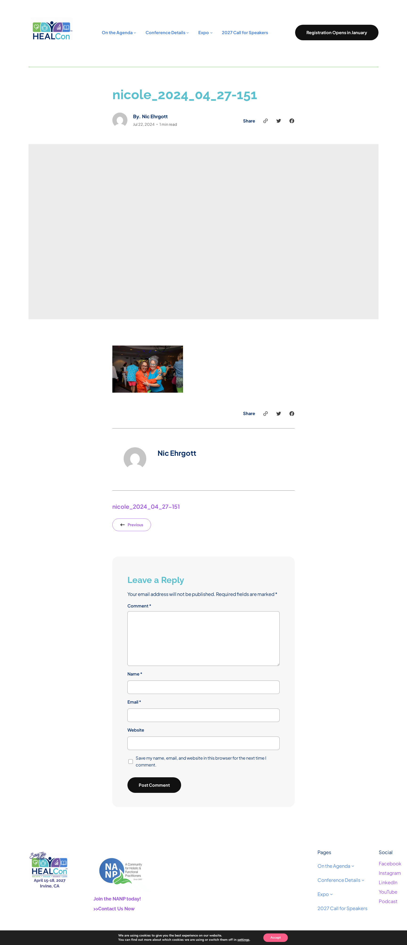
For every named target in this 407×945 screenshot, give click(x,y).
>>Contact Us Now (114, 909)
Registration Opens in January (336, 32)
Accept (275, 937)
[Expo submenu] (331, 894)
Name (134, 673)
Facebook (390, 863)
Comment (139, 605)
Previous (135, 524)
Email (134, 702)
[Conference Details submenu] (363, 880)
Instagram (390, 873)
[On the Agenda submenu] (352, 865)
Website (135, 730)
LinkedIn (388, 882)
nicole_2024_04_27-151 (146, 506)
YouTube (388, 892)
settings (243, 940)
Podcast (388, 901)
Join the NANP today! (117, 899)
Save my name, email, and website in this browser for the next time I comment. (201, 761)
